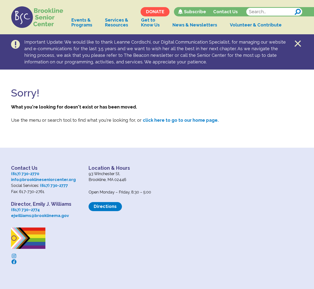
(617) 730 (19, 209)
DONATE (155, 11)
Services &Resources (116, 22)
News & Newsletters (194, 24)
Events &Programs (81, 22)
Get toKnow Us (150, 22)
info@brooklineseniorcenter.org (43, 179)
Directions (105, 206)
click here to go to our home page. (181, 120)
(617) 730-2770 (25, 173)
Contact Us (225, 11)
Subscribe (195, 11)
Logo (37, 17)
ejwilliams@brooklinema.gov (40, 215)
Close (298, 43)
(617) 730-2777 (54, 185)
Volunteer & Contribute (256, 24)
